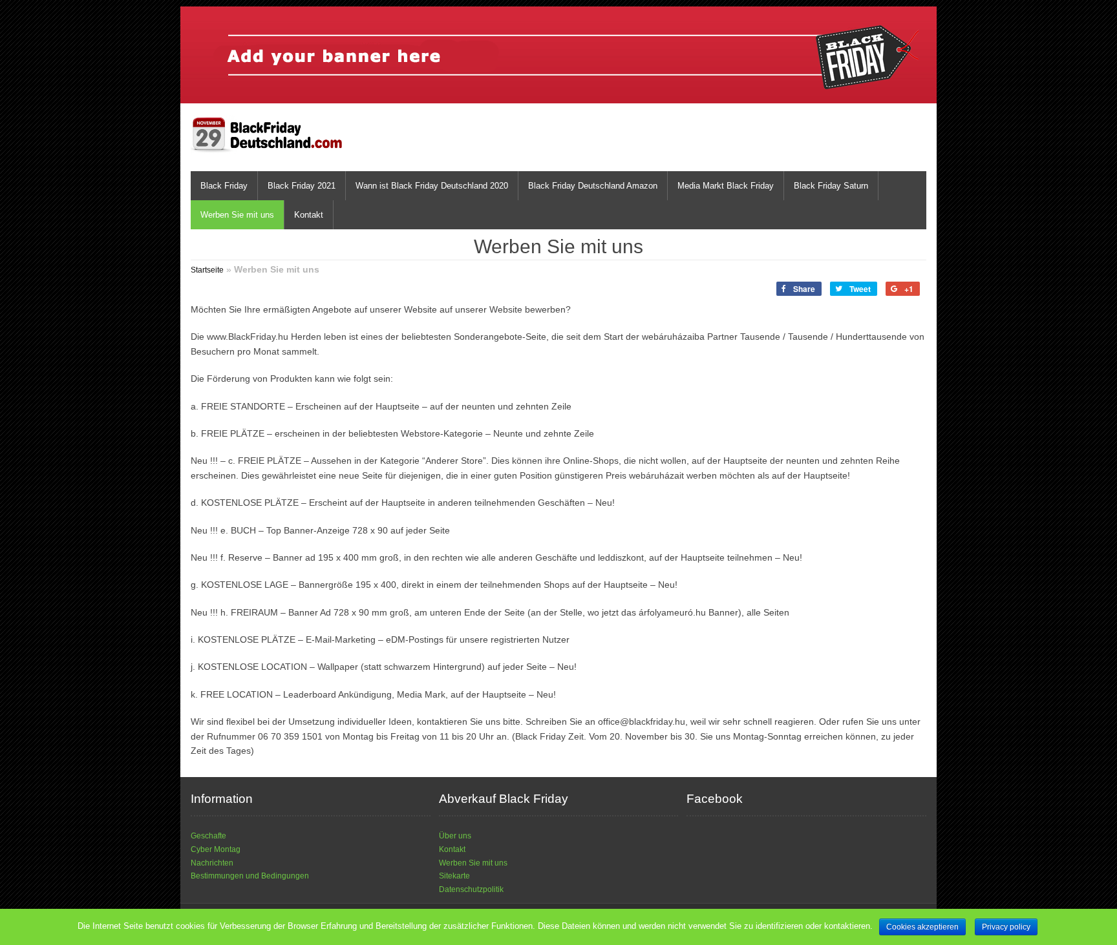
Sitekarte (454, 875)
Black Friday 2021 (301, 186)
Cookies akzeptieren (922, 926)
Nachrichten (212, 862)
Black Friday (224, 186)
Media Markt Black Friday (725, 186)
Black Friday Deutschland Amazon (592, 186)
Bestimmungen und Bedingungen (250, 875)
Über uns (455, 835)
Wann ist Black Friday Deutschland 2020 (432, 186)
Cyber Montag (215, 849)
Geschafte (208, 835)
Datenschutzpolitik (471, 889)
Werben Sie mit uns (237, 215)
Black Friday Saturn (831, 186)
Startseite (207, 270)
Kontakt (308, 215)
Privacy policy (1006, 926)
